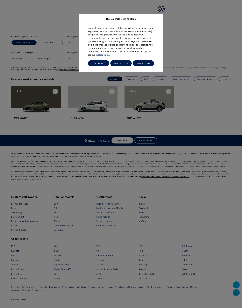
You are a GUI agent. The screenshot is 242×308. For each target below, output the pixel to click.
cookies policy (102, 55)
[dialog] (121, 154)
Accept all (99, 63)
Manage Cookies (143, 63)
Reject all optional (121, 63)
